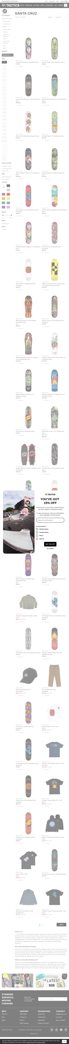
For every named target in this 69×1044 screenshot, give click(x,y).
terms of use (30, 1042)
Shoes (41, 535)
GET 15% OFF (50, 544)
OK (64, 1041)
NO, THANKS (50, 548)
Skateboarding (43, 529)
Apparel (41, 538)
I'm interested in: (41, 526)
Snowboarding (43, 532)
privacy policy (41, 1042)
